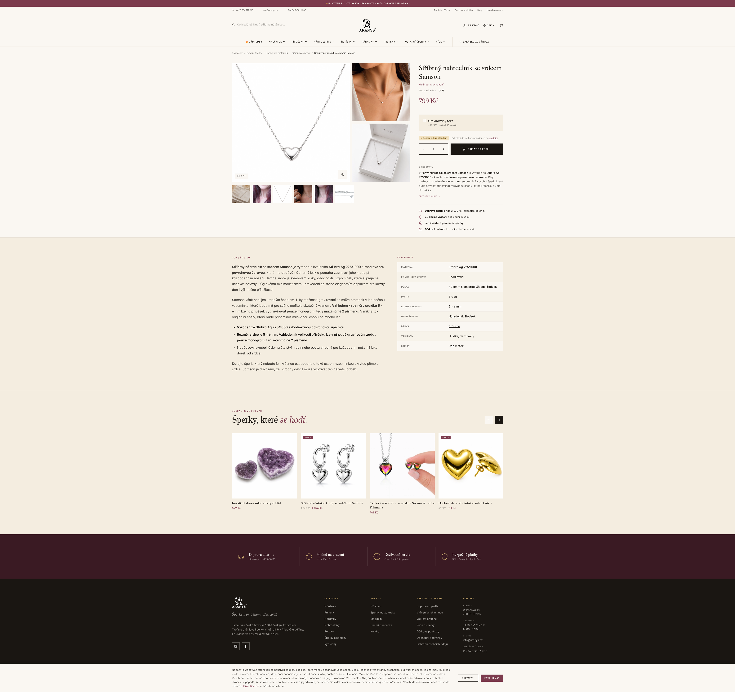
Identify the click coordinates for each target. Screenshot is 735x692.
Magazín (376, 618)
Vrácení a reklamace (430, 612)
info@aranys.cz (270, 10)
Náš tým (376, 606)
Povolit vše (491, 678)
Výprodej (330, 644)
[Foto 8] (324, 194)
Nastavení (468, 678)
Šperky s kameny (335, 637)
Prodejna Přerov (442, 10)
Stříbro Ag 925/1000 (463, 267)
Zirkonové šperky (301, 53)
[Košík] (501, 25)
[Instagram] (236, 646)
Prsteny (389, 41)
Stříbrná (454, 326)
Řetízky (346, 41)
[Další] (499, 420)
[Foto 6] (282, 194)
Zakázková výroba (476, 41)
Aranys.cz (237, 53)
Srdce (453, 296)
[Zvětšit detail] (381, 92)
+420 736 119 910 (244, 10)
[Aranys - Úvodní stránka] (367, 25)
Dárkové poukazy (428, 631)
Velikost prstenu (427, 618)
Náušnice (275, 41)
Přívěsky (298, 41)
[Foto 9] (344, 194)
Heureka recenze (495, 10)
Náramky (368, 41)
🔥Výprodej (254, 41)
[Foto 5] (262, 194)
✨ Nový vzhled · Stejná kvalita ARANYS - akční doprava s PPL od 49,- (367, 3)
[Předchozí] (489, 420)
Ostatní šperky (415, 41)
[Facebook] (246, 646)
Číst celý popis (428, 196)
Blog (479, 10)
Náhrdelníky (323, 41)
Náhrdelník (456, 316)
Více (439, 41)
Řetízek (470, 316)
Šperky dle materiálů (277, 53)
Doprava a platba (464, 10)
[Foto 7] (303, 194)
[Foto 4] (241, 194)
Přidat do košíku (479, 149)
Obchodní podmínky (429, 637)
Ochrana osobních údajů (432, 644)
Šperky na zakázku (383, 612)
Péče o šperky (426, 625)
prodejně (493, 138)
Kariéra (375, 631)
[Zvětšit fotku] (342, 174)
